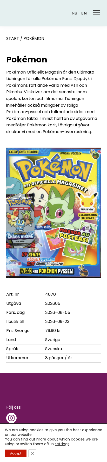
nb (74, 13)
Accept (15, 453)
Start (12, 38)
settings (62, 444)
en (84, 13)
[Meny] (97, 13)
